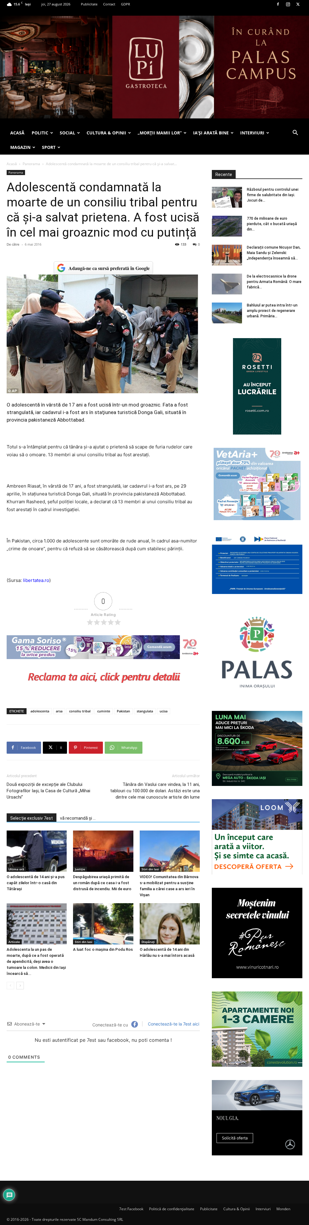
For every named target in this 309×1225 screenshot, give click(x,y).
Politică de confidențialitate (171, 1208)
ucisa (163, 711)
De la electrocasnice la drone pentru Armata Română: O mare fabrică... (274, 281)
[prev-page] (10, 985)
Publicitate (89, 4)
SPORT (49, 147)
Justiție (80, 869)
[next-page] (20, 985)
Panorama (31, 163)
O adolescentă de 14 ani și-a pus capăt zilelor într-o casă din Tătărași (36, 883)
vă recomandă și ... (78, 818)
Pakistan (123, 711)
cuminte (103, 711)
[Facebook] (277, 4)
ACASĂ (17, 133)
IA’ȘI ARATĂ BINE (211, 133)
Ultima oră (16, 869)
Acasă (12, 163)
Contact (109, 4)
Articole (14, 942)
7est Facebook (131, 1208)
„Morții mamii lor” (160, 133)
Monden (283, 1208)
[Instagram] (287, 4)
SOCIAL (67, 133)
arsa (59, 711)
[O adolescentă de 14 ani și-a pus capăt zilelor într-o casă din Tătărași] (37, 851)
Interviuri (263, 1208)
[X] (297, 4)
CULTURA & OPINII (106, 133)
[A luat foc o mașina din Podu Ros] (103, 923)
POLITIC (40, 133)
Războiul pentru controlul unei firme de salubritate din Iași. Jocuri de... (272, 195)
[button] (295, 133)
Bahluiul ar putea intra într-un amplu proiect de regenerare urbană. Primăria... (272, 310)
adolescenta (39, 711)
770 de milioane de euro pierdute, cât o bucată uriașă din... (272, 223)
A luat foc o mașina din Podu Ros (103, 949)
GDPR (125, 4)
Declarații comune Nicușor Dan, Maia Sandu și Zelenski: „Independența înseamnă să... (274, 252)
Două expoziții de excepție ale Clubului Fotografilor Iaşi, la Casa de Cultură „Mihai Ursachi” (48, 791)
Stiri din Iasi (150, 869)
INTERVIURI (252, 133)
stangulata (145, 711)
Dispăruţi (148, 942)
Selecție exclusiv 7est (31, 818)
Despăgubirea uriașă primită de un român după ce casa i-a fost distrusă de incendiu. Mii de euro (102, 883)
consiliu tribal (80, 711)
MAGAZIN (20, 147)
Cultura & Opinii (236, 1208)
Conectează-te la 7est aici (173, 1023)
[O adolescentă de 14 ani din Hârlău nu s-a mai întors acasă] (170, 923)
